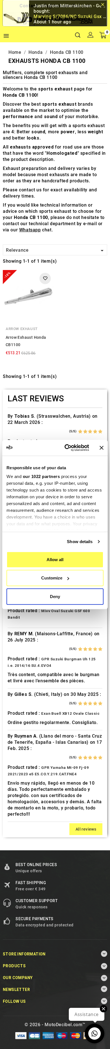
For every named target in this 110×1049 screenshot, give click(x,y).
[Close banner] (102, 448)
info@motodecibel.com (65, 5)
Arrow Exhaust (22, 329)
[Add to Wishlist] (45, 278)
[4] (95, 431)
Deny (55, 596)
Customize (51, 578)
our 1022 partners (41, 476)
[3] (90, 431)
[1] (80, 431)
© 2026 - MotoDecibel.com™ (55, 1024)
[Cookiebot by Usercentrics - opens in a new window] (66, 448)
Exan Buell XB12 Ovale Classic (70, 713)
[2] (85, 431)
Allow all (55, 559)
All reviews (86, 829)
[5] (100, 431)
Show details (80, 541)
